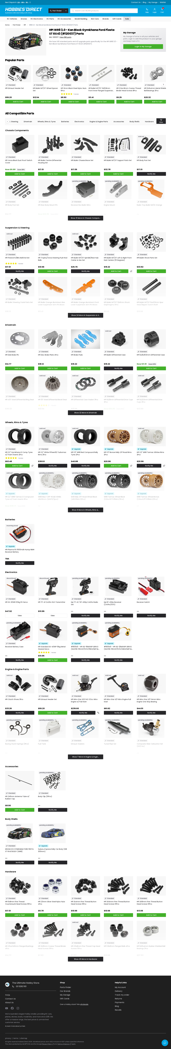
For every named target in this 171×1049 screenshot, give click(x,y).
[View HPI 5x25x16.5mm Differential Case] (151, 339)
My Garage (153, 2)
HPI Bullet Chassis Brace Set (82, 160)
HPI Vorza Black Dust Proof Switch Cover (18, 161)
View (20, 615)
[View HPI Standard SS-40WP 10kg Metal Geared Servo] (52, 631)
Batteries (65, 121)
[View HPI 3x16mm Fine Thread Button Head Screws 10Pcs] (151, 886)
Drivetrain (28, 121)
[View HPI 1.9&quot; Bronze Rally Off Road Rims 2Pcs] (118, 436)
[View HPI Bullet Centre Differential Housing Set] (52, 144)
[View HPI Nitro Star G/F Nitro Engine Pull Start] (118, 683)
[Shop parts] (98, 713)
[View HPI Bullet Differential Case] (118, 339)
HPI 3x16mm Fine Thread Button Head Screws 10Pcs (150, 902)
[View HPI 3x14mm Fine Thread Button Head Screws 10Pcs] (118, 886)
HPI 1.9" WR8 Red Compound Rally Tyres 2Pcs (84, 453)
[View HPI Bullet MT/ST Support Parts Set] (118, 144)
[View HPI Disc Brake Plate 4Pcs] (52, 339)
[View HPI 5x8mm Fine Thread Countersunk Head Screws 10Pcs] (19, 886)
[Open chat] (165, 1043)
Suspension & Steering (17, 227)
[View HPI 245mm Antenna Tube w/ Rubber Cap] (19, 780)
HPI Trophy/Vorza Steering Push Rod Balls (52, 259)
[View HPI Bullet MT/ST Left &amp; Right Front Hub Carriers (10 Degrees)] (118, 242)
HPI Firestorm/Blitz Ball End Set (17, 258)
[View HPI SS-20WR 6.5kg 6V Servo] (19, 586)
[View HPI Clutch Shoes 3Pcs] (19, 683)
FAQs (7, 995)
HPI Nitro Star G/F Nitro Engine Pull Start (117, 700)
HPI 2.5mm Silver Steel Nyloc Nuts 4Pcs (51, 902)
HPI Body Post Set (144, 160)
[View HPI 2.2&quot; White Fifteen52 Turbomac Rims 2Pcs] (52, 436)
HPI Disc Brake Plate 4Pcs (48, 355)
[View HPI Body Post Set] (151, 144)
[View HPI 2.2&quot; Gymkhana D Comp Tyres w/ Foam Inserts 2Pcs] (19, 436)
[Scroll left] (8, 121)
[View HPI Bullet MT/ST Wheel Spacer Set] (46, 73)
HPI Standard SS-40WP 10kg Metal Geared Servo (51, 647)
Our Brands (65, 991)
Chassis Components (17, 130)
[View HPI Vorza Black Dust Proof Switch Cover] (19, 144)
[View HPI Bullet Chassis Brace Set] (85, 144)
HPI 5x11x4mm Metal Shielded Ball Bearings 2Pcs (156, 89)
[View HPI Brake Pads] (85, 339)
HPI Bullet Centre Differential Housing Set (49, 161)
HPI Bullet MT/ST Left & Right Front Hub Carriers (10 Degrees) (118, 259)
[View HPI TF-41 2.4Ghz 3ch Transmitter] (52, 586)
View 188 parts (65, 37)
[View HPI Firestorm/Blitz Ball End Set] (19, 242)
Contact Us (135, 2)
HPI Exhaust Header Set (14, 88)
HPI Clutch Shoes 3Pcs (14, 699)
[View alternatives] (131, 271)
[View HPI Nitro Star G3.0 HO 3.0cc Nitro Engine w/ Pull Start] (85, 683)
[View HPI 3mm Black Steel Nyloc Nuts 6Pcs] (74, 73)
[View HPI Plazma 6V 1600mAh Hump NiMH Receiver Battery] (19, 533)
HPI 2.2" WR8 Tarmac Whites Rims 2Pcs (150, 453)
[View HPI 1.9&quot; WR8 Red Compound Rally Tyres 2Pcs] (85, 436)
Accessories (119, 121)
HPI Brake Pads (77, 355)
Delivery (118, 991)
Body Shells (134, 121)
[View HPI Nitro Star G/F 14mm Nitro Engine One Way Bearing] (151, 683)
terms (15, 1038)
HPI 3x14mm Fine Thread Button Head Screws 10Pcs (117, 902)
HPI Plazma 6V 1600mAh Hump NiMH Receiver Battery (19, 550)
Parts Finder (65, 987)
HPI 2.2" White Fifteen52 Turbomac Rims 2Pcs (52, 453)
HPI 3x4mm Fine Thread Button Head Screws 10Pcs (83, 902)
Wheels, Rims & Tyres (47, 121)
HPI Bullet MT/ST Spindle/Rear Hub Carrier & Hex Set (84, 259)
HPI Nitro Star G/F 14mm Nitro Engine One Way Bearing (148, 700)
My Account (120, 987)
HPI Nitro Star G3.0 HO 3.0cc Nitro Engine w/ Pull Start (84, 700)
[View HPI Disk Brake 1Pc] (19, 339)
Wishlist (163, 2)
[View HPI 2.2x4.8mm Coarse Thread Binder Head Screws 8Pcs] (129, 73)
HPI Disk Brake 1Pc (12, 355)
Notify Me (151, 174)
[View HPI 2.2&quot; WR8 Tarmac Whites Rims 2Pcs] (151, 436)
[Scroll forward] (163, 84)
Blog (144, 2)
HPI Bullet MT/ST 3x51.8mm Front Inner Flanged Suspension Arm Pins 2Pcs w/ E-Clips (101, 89)
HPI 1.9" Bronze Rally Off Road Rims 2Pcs (118, 453)
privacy (8, 1038)
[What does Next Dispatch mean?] (31, 2)
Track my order (122, 995)
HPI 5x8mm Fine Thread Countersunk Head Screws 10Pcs (18, 902)
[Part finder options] (66, 10)
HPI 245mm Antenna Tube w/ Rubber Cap (17, 797)
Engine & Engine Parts (99, 121)
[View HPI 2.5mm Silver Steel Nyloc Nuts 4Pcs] (52, 886)
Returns (118, 998)
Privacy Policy (47, 1044)
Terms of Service (63, 1044)
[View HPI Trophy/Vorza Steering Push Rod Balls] (52, 242)
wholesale (84, 1004)
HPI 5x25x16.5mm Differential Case (151, 355)
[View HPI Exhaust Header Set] (18, 73)
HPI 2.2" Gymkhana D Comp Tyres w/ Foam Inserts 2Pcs (19, 453)
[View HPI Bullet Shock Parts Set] (151, 242)
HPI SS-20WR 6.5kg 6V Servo (16, 602)
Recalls (118, 1010)
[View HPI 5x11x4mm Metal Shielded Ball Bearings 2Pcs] (157, 73)
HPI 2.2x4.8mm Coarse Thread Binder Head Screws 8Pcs (128, 89)
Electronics (79, 121)
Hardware (149, 121)
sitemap (23, 1038)
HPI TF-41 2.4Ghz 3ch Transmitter (51, 602)
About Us (9, 1002)
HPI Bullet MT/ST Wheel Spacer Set (45, 89)
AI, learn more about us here (15, 1026)
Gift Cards (64, 998)
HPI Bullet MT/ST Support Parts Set (118, 160)
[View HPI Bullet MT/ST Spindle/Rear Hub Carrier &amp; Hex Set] (85, 242)
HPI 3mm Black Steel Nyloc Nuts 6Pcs (73, 89)
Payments (119, 1002)
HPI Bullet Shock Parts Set (147, 258)
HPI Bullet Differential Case (115, 355)
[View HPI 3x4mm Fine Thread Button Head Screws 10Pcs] (85, 886)
